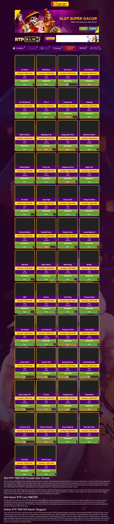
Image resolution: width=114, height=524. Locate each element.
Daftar (93, 28)
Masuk (83, 28)
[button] (14, 48)
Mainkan (25, 81)
